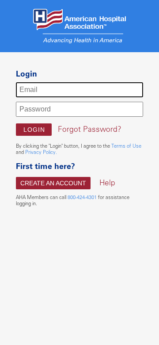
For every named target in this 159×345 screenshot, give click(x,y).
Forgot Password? (89, 128)
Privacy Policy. (41, 152)
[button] (34, 129)
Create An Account (53, 183)
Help (107, 182)
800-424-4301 (82, 197)
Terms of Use (126, 146)
